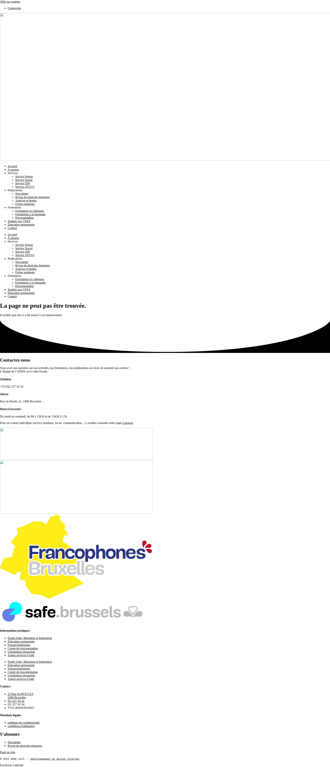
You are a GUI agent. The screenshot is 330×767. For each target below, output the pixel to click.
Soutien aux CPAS (19, 221)
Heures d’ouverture (10, 408)
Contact (12, 228)
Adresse (4, 393)
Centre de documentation (23, 648)
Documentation (24, 217)
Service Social (23, 180)
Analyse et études (25, 200)
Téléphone (5, 379)
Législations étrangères (21, 651)
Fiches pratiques (25, 204)
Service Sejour (24, 176)
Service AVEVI (24, 186)
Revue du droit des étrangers (32, 197)
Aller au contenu (10, 1)
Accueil (12, 166)
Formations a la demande (30, 214)
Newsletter (21, 193)
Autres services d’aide (21, 655)
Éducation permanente (21, 224)
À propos (13, 169)
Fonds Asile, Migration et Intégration (30, 638)
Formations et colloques (29, 210)
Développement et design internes (55, 758)
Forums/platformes (19, 645)
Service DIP (22, 183)
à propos (127, 423)
